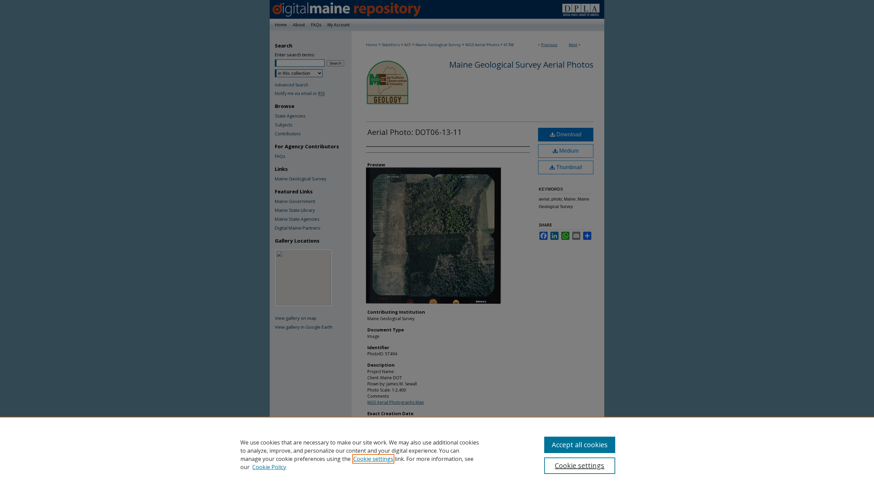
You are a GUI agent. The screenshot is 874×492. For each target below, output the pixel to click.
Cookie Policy (269, 467)
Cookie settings (373, 459)
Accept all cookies (580, 444)
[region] (437, 454)
